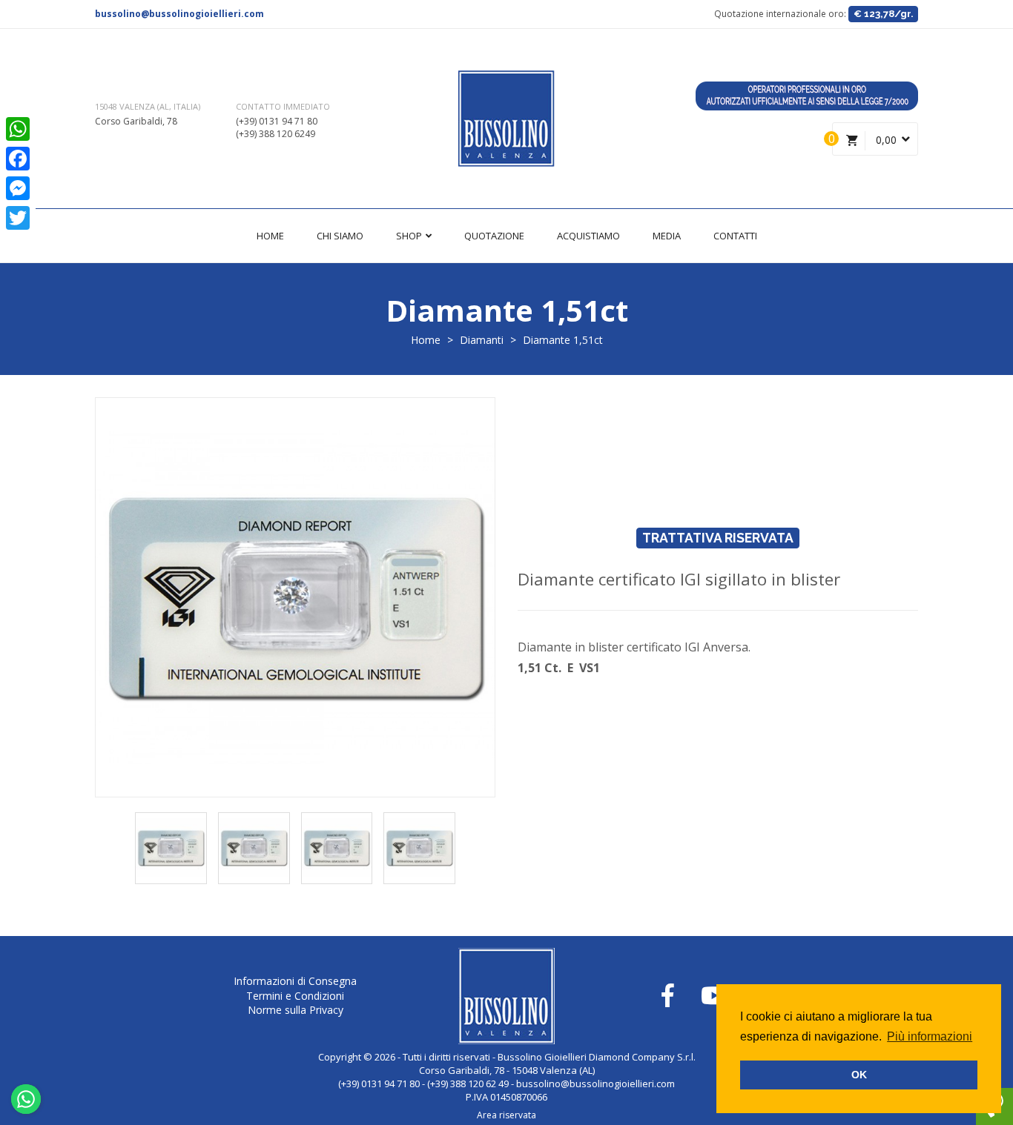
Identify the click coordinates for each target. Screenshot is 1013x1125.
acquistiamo (588, 235)
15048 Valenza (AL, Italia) (147, 106)
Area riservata (506, 1115)
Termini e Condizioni (295, 996)
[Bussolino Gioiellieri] (506, 118)
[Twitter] (18, 218)
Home (270, 235)
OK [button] (859, 1075)
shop (410, 235)
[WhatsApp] (18, 129)
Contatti (735, 235)
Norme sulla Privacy (295, 1010)
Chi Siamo (340, 235)
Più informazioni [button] (929, 1036)
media (667, 235)
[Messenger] (18, 188)
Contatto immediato (283, 106)
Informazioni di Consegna (295, 981)
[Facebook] (18, 158)
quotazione (494, 235)
